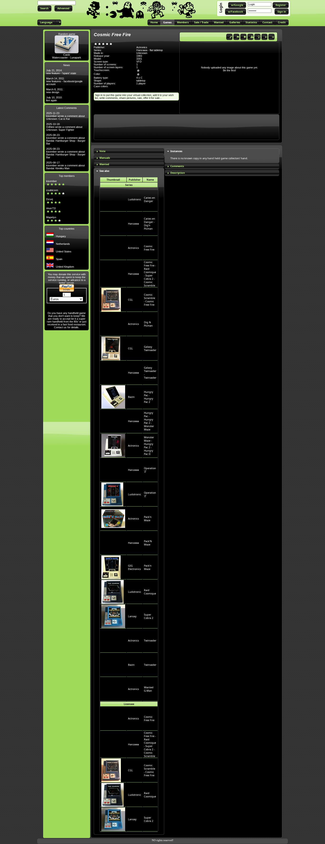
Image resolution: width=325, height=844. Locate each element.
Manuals (104, 157)
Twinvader (150, 640)
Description (177, 172)
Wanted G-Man (148, 689)
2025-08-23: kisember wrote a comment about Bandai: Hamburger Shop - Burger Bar (65, 139)
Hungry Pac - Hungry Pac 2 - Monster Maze (149, 421)
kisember (51, 181)
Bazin (131, 397)
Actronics (133, 248)
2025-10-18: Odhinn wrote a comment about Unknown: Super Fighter (64, 127)
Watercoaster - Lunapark (66, 57)
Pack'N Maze (148, 543)
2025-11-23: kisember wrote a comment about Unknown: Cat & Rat (65, 116)
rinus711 (51, 208)
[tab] (129, 151)
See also (104, 171)
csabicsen (52, 190)
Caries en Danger (149, 199)
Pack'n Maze (148, 518)
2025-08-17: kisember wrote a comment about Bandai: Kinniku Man (65, 165)
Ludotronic (134, 199)
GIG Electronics (134, 567)
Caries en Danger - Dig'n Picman (149, 223)
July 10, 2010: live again (54, 99)
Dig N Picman (148, 324)
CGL (130, 299)
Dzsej (49, 199)
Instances (176, 151)
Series (129, 185)
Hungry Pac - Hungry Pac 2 (148, 397)
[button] (44, 8)
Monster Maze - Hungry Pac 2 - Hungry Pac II (149, 446)
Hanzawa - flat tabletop (149, 50)
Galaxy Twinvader (150, 348)
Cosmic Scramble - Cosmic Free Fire (149, 299)
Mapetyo (51, 217)
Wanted (104, 164)
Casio (66, 54)
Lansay (132, 616)
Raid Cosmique (150, 591)
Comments (177, 166)
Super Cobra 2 (148, 616)
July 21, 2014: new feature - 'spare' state (61, 72)
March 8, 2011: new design (54, 91)
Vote (102, 151)
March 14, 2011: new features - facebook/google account (64, 81)
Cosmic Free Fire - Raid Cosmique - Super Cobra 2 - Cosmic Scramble (150, 273)
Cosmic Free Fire (149, 248)
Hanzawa (133, 223)
